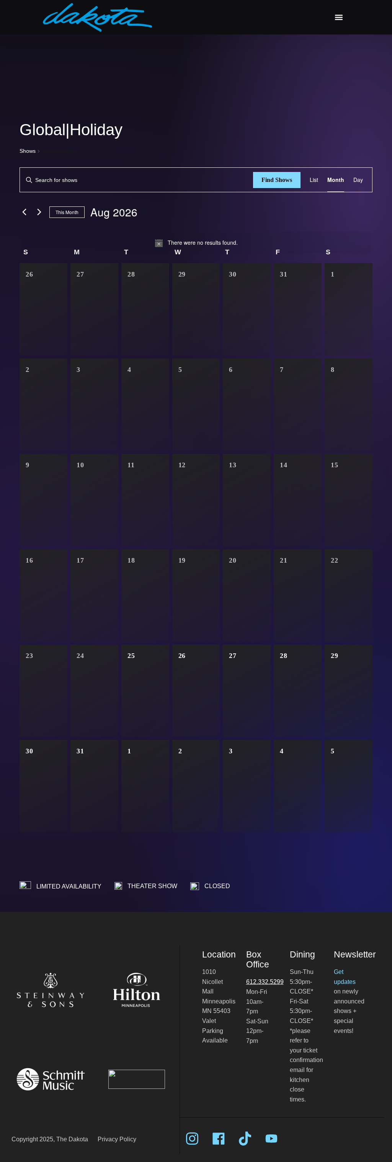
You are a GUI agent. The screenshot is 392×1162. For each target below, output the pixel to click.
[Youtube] (271, 1138)
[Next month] (39, 212)
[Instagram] (192, 1138)
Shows (28, 151)
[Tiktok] (245, 1138)
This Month (67, 212)
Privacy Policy (117, 1139)
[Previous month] (24, 212)
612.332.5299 (265, 982)
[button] (339, 17)
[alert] (196, 243)
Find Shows (276, 180)
